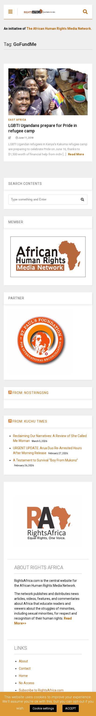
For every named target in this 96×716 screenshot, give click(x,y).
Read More (76, 154)
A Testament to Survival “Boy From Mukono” (45, 460)
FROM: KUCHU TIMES (30, 421)
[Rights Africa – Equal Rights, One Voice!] (37, 15)
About (23, 661)
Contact (25, 668)
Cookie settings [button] (43, 708)
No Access (26, 683)
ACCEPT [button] (70, 708)
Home (23, 676)
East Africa (17, 120)
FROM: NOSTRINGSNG (31, 393)
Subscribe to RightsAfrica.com (41, 690)
